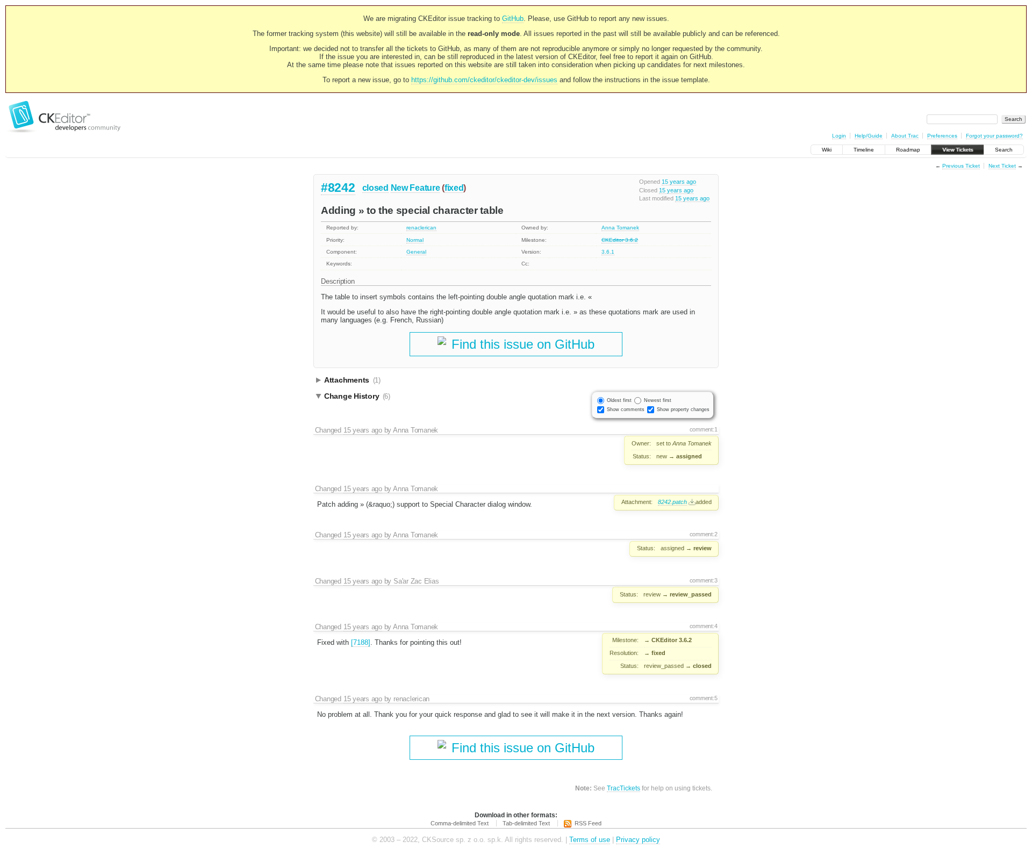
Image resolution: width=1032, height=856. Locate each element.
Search (1004, 150)
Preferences (942, 136)
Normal (415, 240)
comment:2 (704, 534)
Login (839, 136)
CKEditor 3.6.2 (619, 240)
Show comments (625, 409)
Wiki (827, 150)
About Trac (905, 136)
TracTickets (623, 788)
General (416, 252)
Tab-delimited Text (526, 823)
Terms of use (589, 840)
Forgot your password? (994, 136)
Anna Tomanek (620, 228)
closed (375, 187)
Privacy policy (638, 840)
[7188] (360, 642)
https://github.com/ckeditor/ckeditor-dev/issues (484, 80)
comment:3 (704, 580)
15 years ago (679, 181)
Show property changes (683, 409)
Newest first (657, 400)
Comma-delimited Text (460, 823)
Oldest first (619, 400)
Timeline (864, 150)
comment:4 (704, 626)
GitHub (513, 19)
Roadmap (908, 150)
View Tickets (957, 150)
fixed (454, 187)
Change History (357, 396)
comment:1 (704, 429)
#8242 (338, 188)
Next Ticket (1002, 166)
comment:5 (704, 698)
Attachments (352, 380)
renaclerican (421, 228)
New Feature (415, 187)
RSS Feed (588, 823)
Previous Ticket (961, 166)
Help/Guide (869, 136)
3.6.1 (607, 252)
